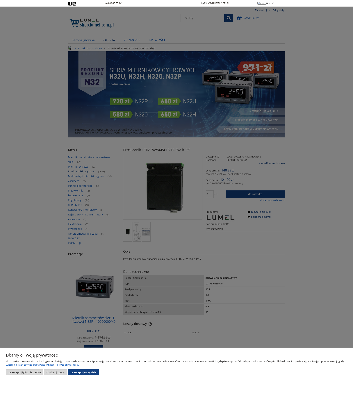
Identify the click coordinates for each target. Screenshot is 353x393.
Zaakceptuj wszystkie (83, 372)
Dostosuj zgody (56, 372)
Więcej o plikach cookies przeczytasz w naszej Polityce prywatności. (42, 364)
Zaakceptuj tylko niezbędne (24, 372)
